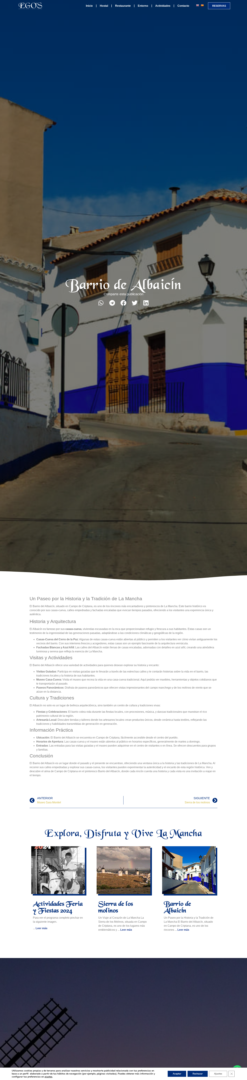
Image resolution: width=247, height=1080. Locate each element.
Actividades (162, 5)
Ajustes (218, 1073)
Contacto (183, 5)
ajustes (48, 1076)
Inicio (89, 5)
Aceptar (177, 1073)
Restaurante (123, 5)
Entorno (143, 5)
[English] (197, 5)
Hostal (104, 5)
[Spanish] (202, 5)
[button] (101, 303)
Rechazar (198, 1073)
